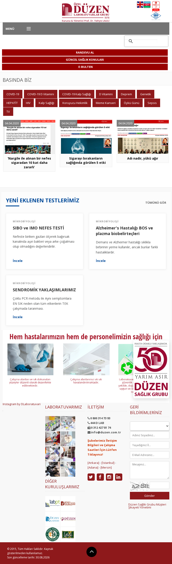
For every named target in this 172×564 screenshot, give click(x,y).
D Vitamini (106, 94)
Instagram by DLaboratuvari (22, 404)
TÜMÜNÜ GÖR (155, 202)
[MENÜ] (26, 29)
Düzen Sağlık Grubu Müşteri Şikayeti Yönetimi (147, 505)
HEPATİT (12, 103)
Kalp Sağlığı (46, 103)
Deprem (126, 94)
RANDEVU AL (85, 52)
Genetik (145, 94)
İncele (18, 260)
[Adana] (93, 467)
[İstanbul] (107, 463)
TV (8, 112)
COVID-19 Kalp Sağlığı (76, 94)
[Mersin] (106, 467)
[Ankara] (93, 463)
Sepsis (152, 103)
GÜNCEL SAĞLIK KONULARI (85, 60)
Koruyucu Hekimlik (75, 103)
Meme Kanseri (106, 103)
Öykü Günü (131, 103)
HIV (28, 103)
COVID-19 (12, 94)
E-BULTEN (85, 67)
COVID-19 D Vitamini (40, 94)
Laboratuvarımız (63, 407)
